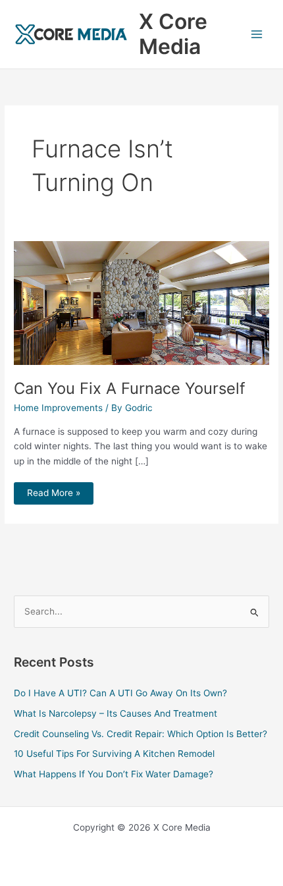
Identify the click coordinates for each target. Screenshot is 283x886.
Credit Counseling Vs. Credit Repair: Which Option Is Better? (140, 734)
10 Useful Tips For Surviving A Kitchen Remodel (114, 753)
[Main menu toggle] (257, 34)
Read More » (53, 490)
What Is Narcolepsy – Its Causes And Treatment (115, 713)
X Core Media (173, 34)
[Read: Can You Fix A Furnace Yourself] (141, 302)
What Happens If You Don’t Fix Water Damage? (113, 774)
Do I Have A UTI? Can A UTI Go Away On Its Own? (120, 693)
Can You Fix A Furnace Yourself (129, 388)
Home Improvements (58, 407)
